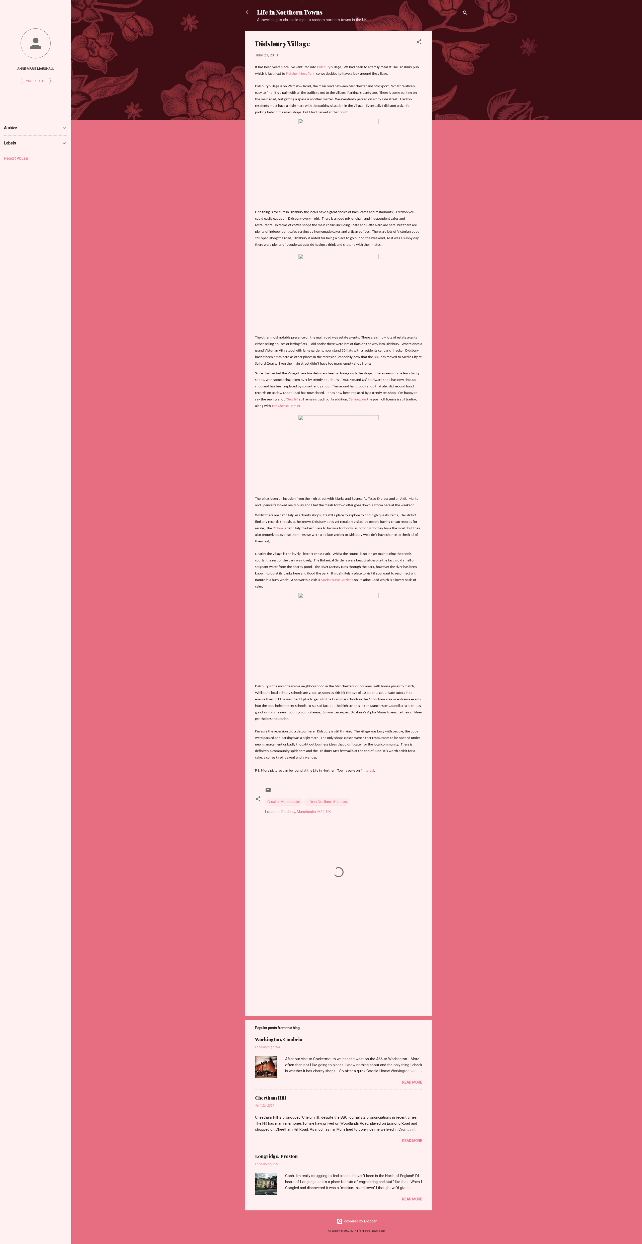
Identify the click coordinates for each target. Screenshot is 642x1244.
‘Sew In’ (292, 399)
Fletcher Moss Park (300, 74)
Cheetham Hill (270, 1098)
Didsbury (324, 67)
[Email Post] (268, 791)
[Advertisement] (452, 106)
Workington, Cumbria (278, 1039)
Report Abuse (16, 158)
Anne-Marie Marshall (35, 68)
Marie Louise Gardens (337, 580)
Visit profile (35, 81)
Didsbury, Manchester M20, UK (306, 811)
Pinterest (367, 771)
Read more (412, 1082)
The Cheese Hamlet (286, 406)
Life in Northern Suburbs (327, 801)
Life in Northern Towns (290, 12)
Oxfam (278, 528)
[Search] (465, 13)
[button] (419, 43)
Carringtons (357, 399)
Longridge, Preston (276, 1156)
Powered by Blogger (360, 1221)
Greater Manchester (283, 801)
